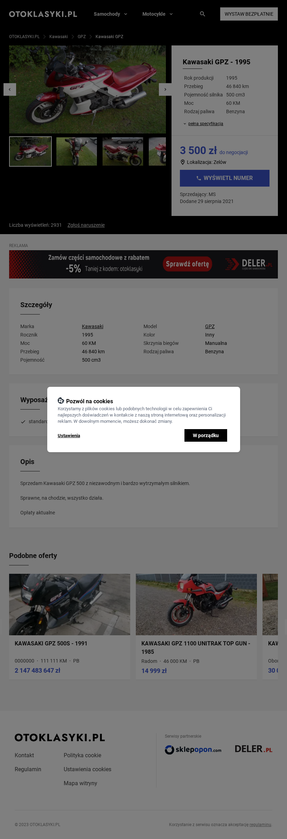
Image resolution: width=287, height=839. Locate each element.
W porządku (206, 435)
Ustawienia (69, 435)
